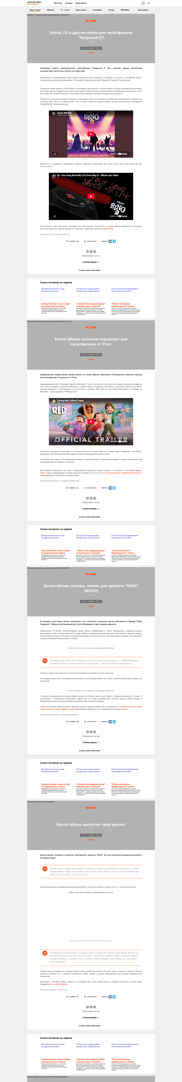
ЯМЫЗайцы (125, 10)
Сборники (50, 10)
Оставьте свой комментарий (89, 270)
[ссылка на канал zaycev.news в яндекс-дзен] (91, 252)
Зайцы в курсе (35, 10)
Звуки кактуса (81, 10)
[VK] (110, 241)
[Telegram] (114, 241)
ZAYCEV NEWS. (61, 984)
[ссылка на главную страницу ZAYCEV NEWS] (34, 3)
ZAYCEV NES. (108, 229)
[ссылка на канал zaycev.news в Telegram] (94, 252)
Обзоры (111, 10)
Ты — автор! (65, 10)
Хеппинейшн (97, 10)
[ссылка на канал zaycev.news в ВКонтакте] (87, 252)
